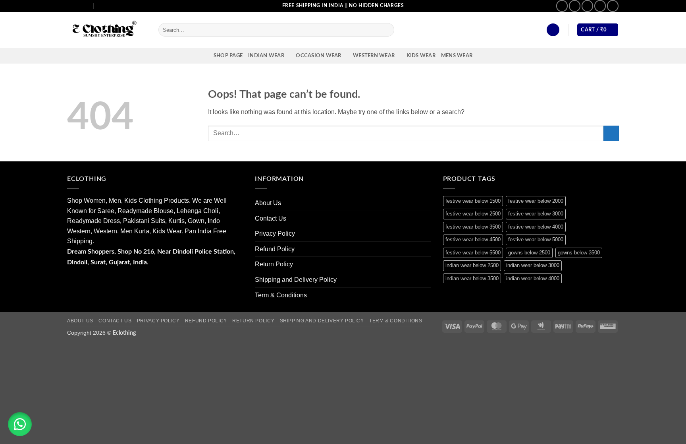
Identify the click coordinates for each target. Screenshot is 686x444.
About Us (268, 203)
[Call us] (600, 6)
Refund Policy (275, 249)
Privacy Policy (275, 233)
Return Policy (274, 264)
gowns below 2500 (529, 253)
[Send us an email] (587, 6)
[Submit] (386, 30)
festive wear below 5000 (535, 239)
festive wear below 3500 (473, 227)
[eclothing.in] (106, 30)
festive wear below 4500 (473, 239)
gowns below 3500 (579, 253)
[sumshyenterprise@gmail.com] (70, 6)
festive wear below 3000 (535, 214)
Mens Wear (456, 55)
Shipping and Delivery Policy (296, 279)
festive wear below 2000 (535, 201)
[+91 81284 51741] (101, 6)
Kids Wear (421, 55)
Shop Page (228, 55)
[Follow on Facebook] (562, 6)
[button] (553, 30)
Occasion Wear (318, 55)
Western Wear (374, 55)
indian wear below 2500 (472, 265)
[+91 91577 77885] (86, 6)
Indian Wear (266, 55)
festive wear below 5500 (473, 253)
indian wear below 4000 (532, 278)
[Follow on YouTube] (613, 6)
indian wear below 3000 (532, 265)
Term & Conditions (281, 295)
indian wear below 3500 (472, 278)
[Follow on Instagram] (574, 6)
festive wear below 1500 (473, 201)
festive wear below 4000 (535, 227)
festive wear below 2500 (473, 214)
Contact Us (270, 218)
